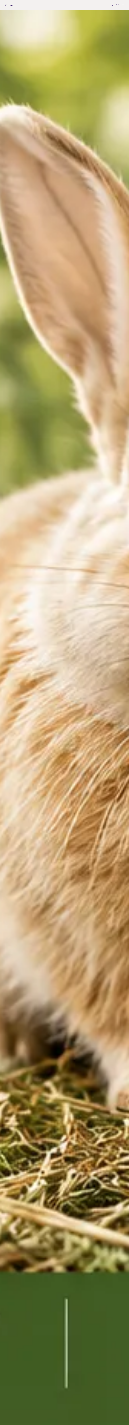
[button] (10, 5)
